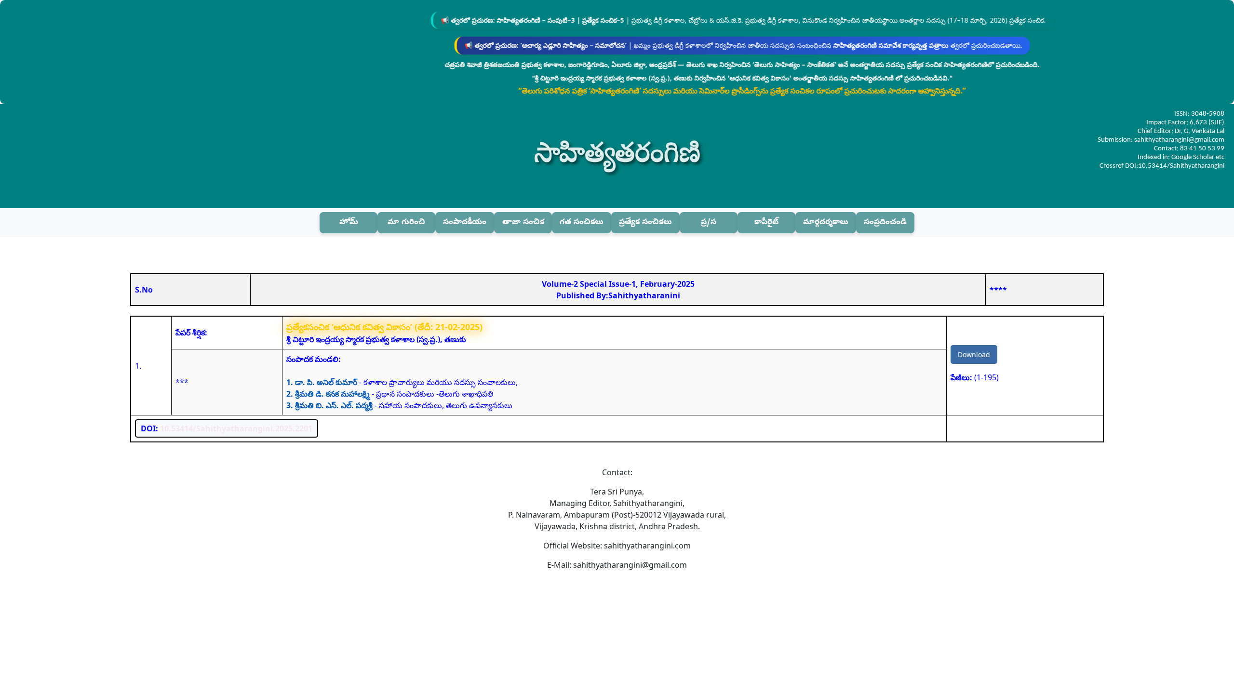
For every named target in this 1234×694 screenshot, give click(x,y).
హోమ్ (348, 222)
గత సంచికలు (582, 222)
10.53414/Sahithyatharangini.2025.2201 (236, 428)
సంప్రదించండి (885, 222)
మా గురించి (406, 222)
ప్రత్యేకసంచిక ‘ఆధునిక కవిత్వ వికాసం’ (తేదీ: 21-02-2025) (384, 327)
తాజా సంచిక (523, 222)
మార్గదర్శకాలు (825, 222)
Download (974, 354)
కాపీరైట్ (766, 222)
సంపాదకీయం (464, 222)
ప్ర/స (708, 222)
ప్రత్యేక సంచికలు (645, 222)
